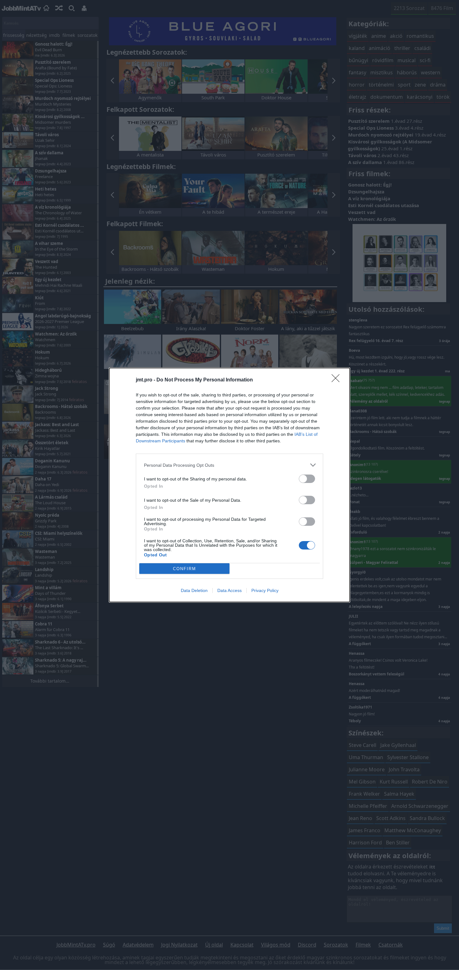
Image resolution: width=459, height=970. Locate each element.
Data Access (229, 590)
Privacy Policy (265, 590)
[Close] (337, 380)
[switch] (307, 479)
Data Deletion (194, 590)
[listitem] (229, 465)
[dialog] (229, 485)
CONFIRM (184, 568)
